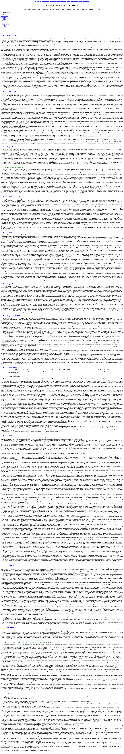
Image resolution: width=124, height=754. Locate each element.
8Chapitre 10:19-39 (5, 24)
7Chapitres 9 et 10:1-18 (5, 23)
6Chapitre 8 (3, 21)
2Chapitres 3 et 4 (4, 17)
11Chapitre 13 (4, 27)
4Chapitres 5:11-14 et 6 (5, 19)
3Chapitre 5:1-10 (4, 18)
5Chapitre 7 (3, 20)
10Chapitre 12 (4, 26)
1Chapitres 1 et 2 (4, 16)
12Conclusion (4, 28)
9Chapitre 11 (3, 25)
